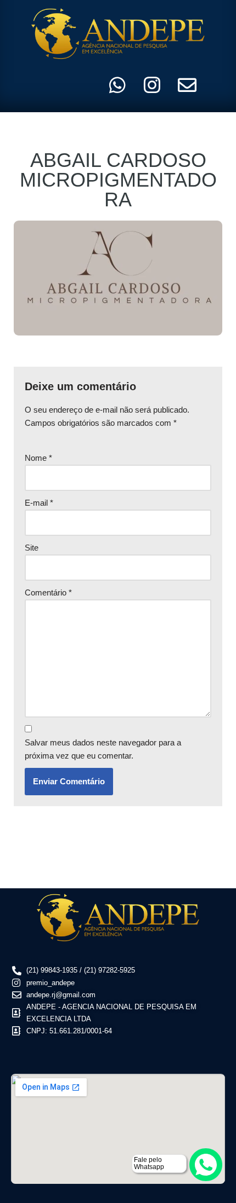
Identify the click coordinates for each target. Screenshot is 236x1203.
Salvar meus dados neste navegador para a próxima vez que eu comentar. (103, 749)
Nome (38, 457)
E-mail (39, 502)
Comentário (48, 592)
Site (31, 547)
